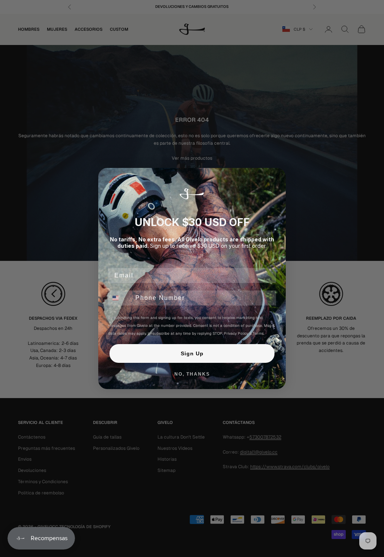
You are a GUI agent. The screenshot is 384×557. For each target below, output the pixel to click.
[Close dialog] (277, 176)
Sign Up (192, 353)
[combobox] (120, 298)
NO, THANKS (192, 374)
